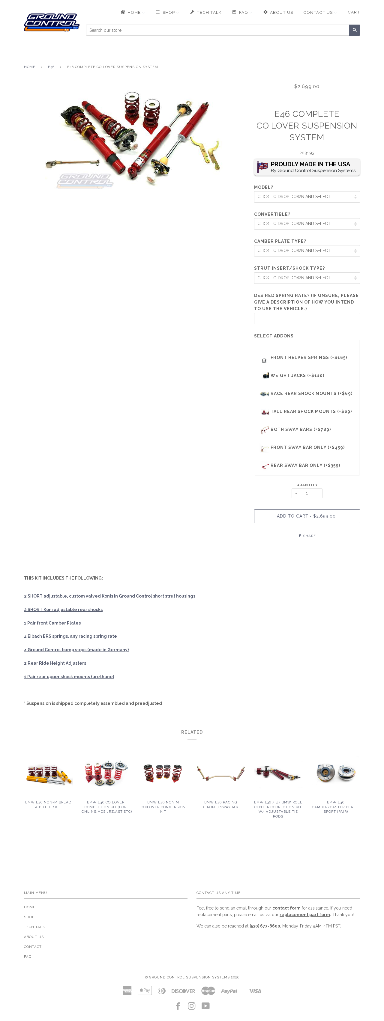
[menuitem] (132, 12)
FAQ (28, 956)
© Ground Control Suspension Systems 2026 (192, 977)
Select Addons (274, 336)
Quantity (307, 485)
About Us (34, 937)
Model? (263, 187)
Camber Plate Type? (280, 241)
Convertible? (272, 214)
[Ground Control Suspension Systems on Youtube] (206, 1008)
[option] (134, 138)
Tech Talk (34, 927)
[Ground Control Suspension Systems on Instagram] (192, 1008)
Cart (354, 12)
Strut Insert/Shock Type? (289, 268)
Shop (29, 917)
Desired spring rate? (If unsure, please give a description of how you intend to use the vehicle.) (306, 302)
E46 (51, 67)
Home (29, 67)
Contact (33, 947)
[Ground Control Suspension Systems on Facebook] (178, 1008)
